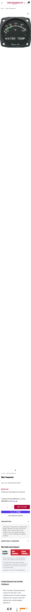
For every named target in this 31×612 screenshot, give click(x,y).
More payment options (15, 515)
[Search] (24, 3)
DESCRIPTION (6, 521)
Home (2, 8)
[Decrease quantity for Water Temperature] (2, 507)
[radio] (22, 608)
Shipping (4, 492)
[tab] (6, 552)
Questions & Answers (10, 541)
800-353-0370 (21, 570)
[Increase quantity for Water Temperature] (12, 507)
